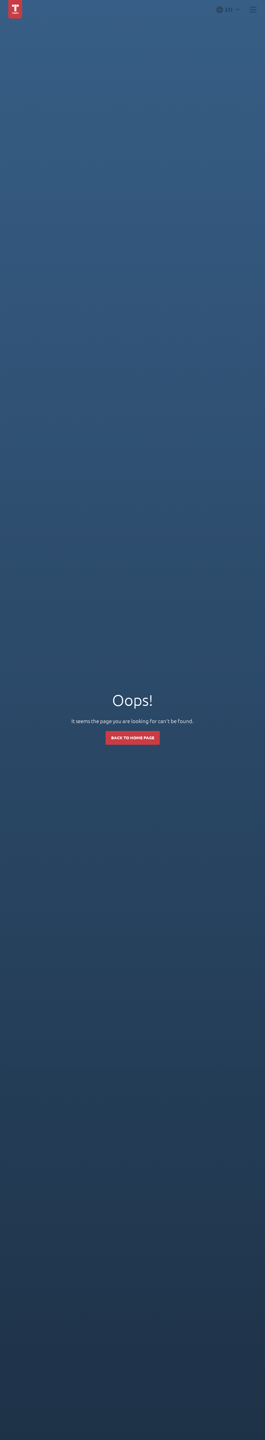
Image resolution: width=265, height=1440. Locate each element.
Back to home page (132, 737)
